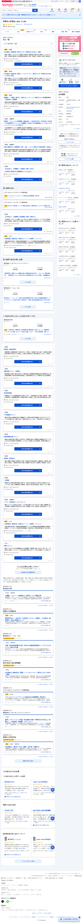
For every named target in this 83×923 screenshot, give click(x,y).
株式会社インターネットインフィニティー (17, 712)
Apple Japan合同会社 (40, 782)
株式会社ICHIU (9, 782)
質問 (53, 31)
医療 (67, 97)
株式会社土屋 (7, 588)
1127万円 (73, 193)
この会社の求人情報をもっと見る (45, 605)
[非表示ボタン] (79, 917)
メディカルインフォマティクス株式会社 (16, 690)
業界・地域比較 (76, 31)
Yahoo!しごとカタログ (8, 878)
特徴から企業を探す (12, 889)
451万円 (72, 270)
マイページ (78, 11)
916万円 (72, 211)
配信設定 (26, 885)
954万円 (72, 202)
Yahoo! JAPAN (54, 1)
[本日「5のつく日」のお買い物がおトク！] (20, 1)
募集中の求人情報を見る (14, 796)
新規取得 (34, 4)
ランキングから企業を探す (23, 889)
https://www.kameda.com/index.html (73, 107)
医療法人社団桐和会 (9, 611)
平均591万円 (29, 24)
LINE (10, 901)
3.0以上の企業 (12, 26)
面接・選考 (66, 31)
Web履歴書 (20, 885)
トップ (7, 31)
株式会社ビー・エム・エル (12, 636)
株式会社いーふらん (14, 839)
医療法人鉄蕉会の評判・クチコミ (35, 878)
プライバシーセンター (25, 917)
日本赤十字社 (9, 810)
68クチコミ (20, 24)
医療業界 (5, 26)
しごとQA (59, 11)
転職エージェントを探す (36, 889)
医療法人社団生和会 (9, 737)
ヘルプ (60, 1)
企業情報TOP (18, 878)
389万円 (72, 242)
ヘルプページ (70, 873)
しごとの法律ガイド (16, 894)
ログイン (26, 6)
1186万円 (73, 174)
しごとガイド (25, 894)
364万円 (72, 261)
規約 (34, 917)
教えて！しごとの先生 (6, 894)
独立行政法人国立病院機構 (12, 663)
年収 (43, 31)
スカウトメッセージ (5, 885)
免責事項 (52, 917)
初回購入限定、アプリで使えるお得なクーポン (41, 6)
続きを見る (47, 277)
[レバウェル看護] (69, 54)
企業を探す (52, 11)
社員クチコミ (31, 31)
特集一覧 (66, 11)
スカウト (72, 11)
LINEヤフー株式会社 (5, 907)
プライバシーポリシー (14, 917)
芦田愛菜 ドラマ (74, 1)
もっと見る (76, 128)
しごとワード (33, 894)
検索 (80, 1)
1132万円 (73, 184)
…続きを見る (20, 790)
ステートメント (42, 917)
